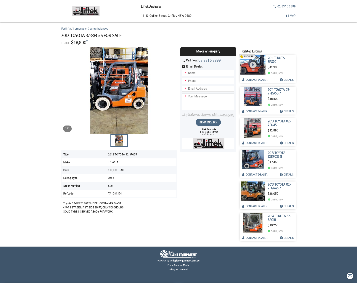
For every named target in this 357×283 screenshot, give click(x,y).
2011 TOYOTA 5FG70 (276, 59)
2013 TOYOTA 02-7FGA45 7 (279, 186)
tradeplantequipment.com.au (185, 260)
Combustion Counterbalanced (90, 28)
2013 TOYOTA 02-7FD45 (279, 123)
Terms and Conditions (211, 116)
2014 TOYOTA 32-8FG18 (279, 217)
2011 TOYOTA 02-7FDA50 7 (279, 91)
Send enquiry (208, 122)
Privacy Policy (228, 116)
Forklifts (66, 28)
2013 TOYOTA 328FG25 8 (276, 154)
